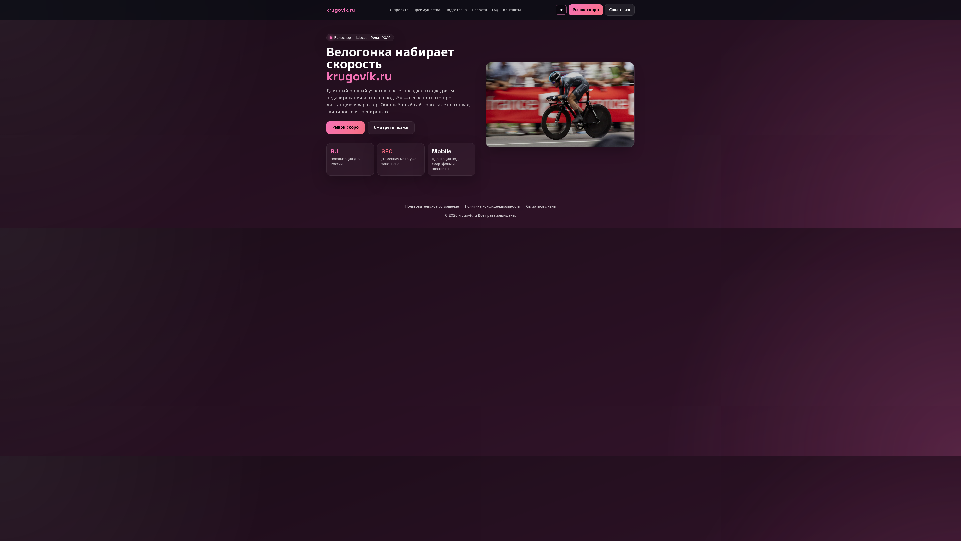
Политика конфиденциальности (492, 206)
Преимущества (426, 10)
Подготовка (456, 10)
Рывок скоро (586, 9)
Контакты (512, 10)
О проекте (399, 10)
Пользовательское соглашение (432, 206)
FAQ (495, 10)
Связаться (619, 9)
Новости (479, 10)
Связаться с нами (541, 206)
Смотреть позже (391, 127)
